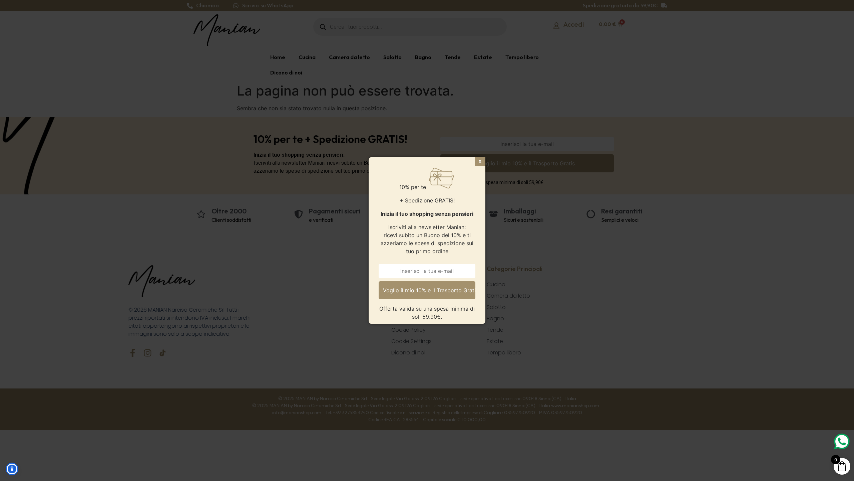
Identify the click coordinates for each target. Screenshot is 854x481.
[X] (480, 161)
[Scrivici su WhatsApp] (841, 441)
